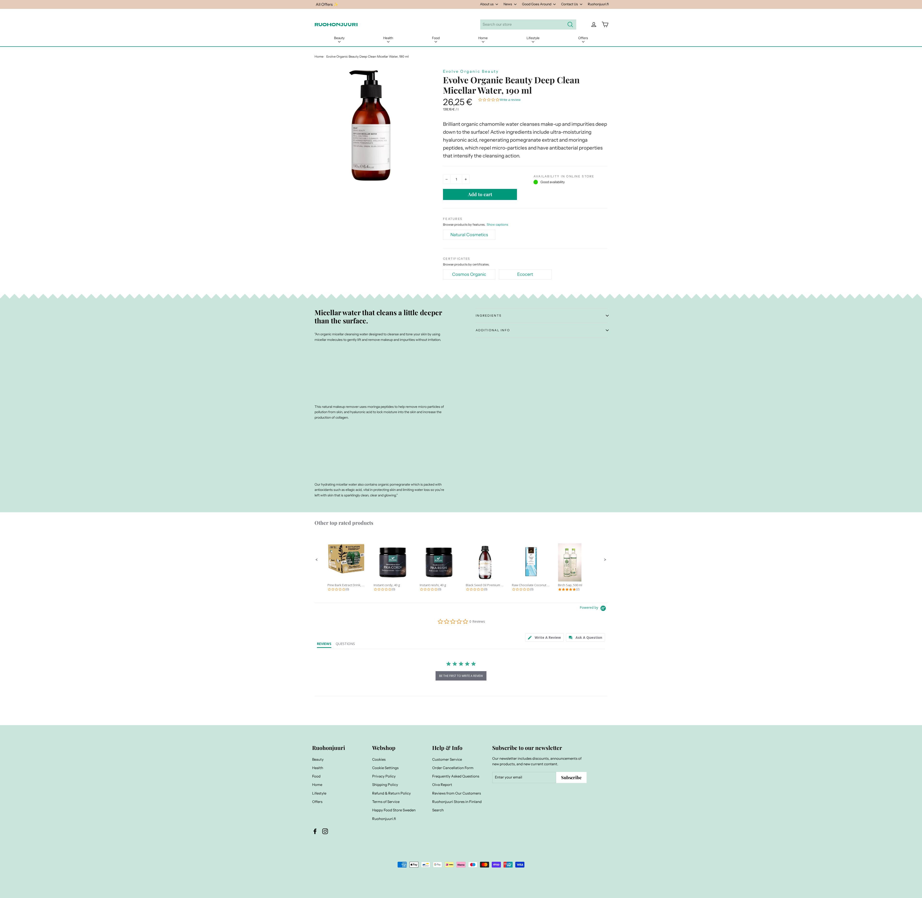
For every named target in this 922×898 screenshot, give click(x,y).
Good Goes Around (537, 4)
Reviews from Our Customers (456, 793)
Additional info (493, 330)
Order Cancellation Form (452, 768)
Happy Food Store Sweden (394, 810)
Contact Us (570, 4)
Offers (583, 38)
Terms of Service (386, 802)
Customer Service (447, 759)
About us (487, 4)
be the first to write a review (461, 676)
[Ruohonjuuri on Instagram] (325, 831)
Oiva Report (442, 785)
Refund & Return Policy (391, 793)
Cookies (379, 759)
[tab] (544, 637)
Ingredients (489, 315)
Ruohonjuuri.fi (598, 4)
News (508, 4)
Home (483, 38)
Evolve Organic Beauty (471, 71)
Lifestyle (533, 38)
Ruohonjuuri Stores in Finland (457, 802)
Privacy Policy (384, 776)
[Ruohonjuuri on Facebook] (315, 831)
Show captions (497, 224)
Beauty (339, 38)
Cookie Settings (385, 768)
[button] (317, 560)
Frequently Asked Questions (455, 776)
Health (388, 38)
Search (438, 810)
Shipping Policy (385, 785)
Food (436, 38)
